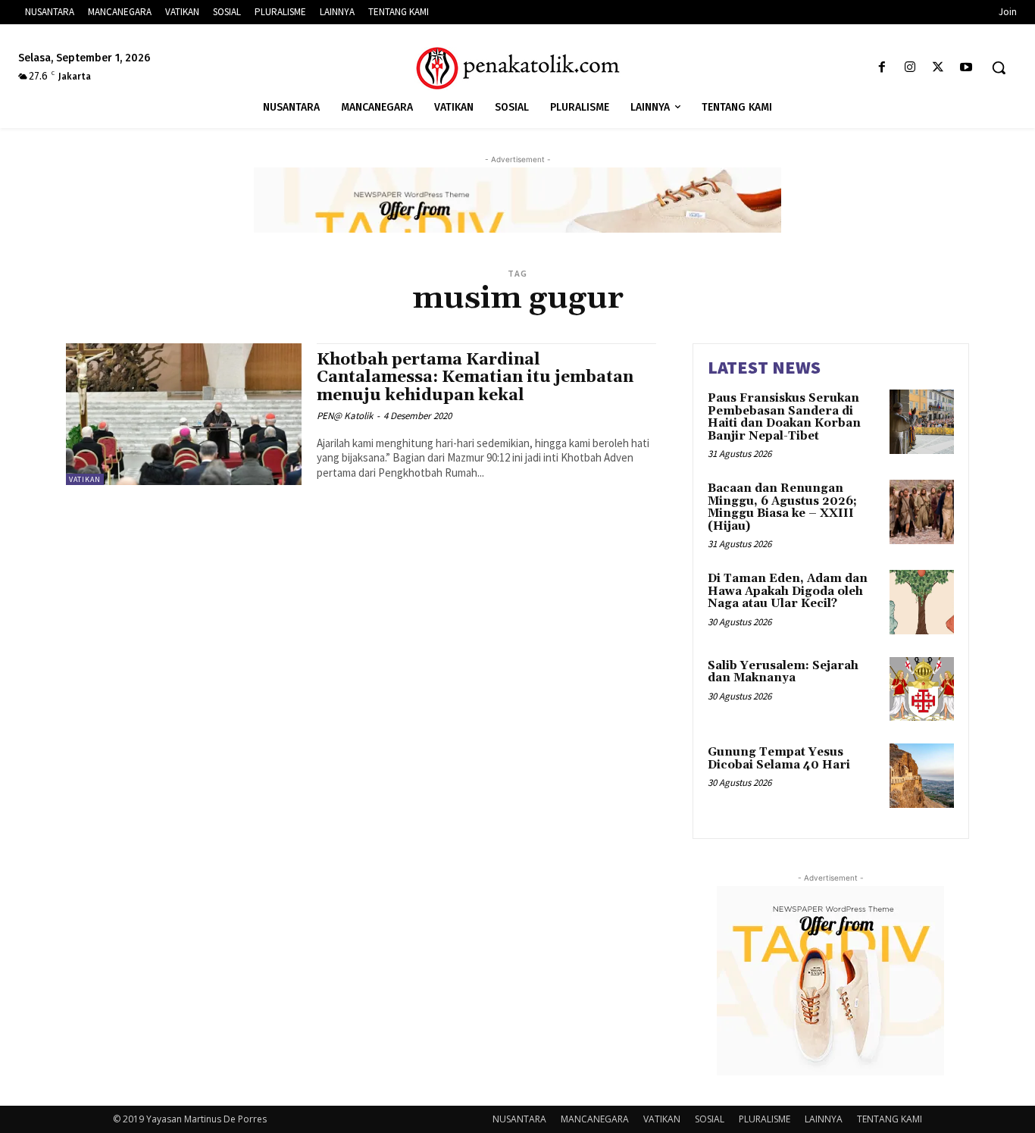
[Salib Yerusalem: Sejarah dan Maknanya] (922, 689)
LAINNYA (824, 1119)
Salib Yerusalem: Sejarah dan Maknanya (783, 672)
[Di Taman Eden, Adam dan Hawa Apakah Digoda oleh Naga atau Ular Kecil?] (922, 602)
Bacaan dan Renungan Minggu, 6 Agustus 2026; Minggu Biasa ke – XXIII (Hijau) (782, 507)
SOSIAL (709, 1119)
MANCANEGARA (595, 1119)
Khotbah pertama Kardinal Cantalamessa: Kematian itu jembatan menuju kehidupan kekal (475, 377)
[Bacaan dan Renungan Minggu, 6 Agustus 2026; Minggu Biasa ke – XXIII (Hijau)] (922, 512)
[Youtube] (966, 68)
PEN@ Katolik (345, 415)
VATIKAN (85, 479)
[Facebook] (881, 68)
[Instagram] (909, 68)
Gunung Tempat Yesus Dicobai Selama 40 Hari (779, 758)
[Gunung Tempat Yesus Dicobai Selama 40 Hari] (922, 775)
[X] (938, 68)
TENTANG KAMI (889, 1119)
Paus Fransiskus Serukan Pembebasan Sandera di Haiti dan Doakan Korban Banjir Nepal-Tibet (784, 417)
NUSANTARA (519, 1119)
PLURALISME (764, 1119)
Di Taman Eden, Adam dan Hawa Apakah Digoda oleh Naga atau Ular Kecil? (788, 591)
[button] (998, 67)
